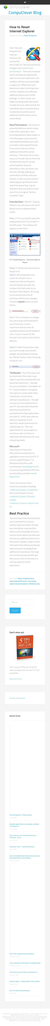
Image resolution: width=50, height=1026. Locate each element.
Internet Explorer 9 (29, 466)
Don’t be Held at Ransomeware (20, 990)
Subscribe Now (16, 679)
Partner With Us (18, 1015)
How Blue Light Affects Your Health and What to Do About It (24, 825)
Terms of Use (36, 1014)
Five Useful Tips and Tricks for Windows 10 (23, 972)
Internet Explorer (21, 584)
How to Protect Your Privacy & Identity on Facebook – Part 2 (23, 836)
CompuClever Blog (25, 12)
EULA (45, 1014)
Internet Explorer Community (24, 489)
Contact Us (8, 1014)
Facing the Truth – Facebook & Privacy (22, 847)
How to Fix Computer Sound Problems (22, 954)
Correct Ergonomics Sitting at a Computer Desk (25, 963)
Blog (20, 578)
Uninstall (29, 1015)
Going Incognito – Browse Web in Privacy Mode (25, 981)
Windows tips (34, 584)
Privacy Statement (22, 1014)
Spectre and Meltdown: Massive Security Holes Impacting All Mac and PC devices (25, 857)
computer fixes (28, 578)
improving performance (18, 581)
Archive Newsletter (17, 698)
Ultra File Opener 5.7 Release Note (21, 815)
